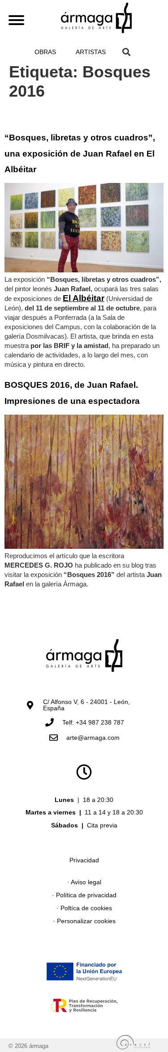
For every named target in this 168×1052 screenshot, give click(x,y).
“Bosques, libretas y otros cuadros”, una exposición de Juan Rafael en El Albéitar (79, 153)
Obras (45, 51)
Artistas (91, 51)
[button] (126, 51)
